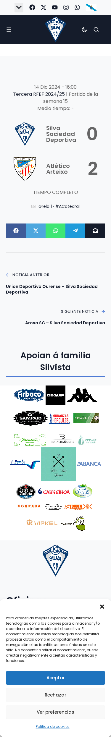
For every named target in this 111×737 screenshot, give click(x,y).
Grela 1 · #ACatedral (59, 206)
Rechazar (55, 695)
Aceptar (55, 678)
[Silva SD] (55, 29)
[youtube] (55, 7)
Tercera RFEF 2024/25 (39, 94)
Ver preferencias (55, 712)
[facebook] (32, 7)
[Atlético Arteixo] (55, 169)
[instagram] (66, 7)
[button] (102, 607)
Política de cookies (53, 726)
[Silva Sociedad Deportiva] (55, 134)
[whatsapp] (77, 7)
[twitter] (43, 7)
